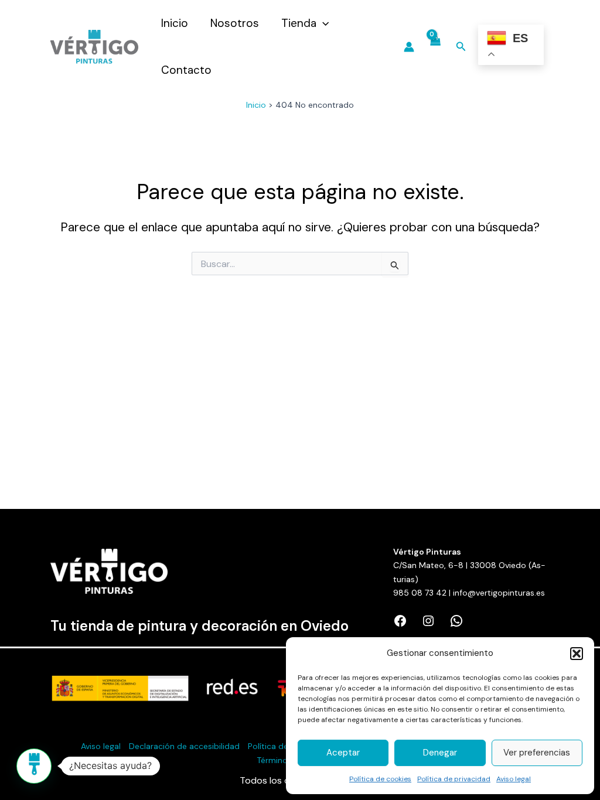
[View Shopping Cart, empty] (435, 47)
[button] (576, 653)
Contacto (186, 70)
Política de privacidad (453, 779)
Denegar (440, 752)
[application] (322, 23)
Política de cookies (380, 779)
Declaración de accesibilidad (184, 746)
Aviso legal (513, 779)
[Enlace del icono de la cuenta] (409, 47)
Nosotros (234, 23)
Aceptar (343, 752)
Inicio (174, 23)
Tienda (298, 23)
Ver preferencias (536, 752)
